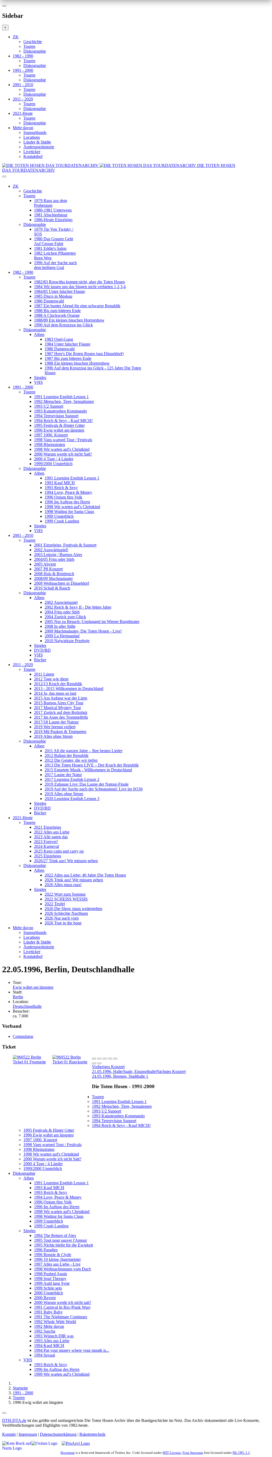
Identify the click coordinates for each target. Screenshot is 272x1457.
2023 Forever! (46, 841)
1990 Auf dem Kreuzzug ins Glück (63, 325)
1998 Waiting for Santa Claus (69, 511)
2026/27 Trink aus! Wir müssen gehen (66, 860)
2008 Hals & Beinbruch (54, 573)
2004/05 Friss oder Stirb (54, 559)
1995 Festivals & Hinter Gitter (59, 425)
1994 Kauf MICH (49, 1345)
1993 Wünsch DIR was (54, 1336)
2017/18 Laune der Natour (56, 722)
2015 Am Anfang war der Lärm (60, 698)
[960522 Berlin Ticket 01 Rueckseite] (72, 1062)
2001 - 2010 (23, 84)
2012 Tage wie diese (51, 679)
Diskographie (34, 51)
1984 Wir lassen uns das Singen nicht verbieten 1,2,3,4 (80, 286)
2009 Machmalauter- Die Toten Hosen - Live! (83, 631)
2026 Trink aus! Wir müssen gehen (74, 880)
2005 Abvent (45, 564)
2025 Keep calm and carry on (59, 851)
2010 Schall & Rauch (52, 588)
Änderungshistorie (38, 147)
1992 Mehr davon (49, 1326)
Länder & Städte (37, 142)
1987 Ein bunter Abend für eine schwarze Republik (77, 306)
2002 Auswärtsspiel (61, 602)
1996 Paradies (46, 1250)
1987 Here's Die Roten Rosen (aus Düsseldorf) (84, 353)
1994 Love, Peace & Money (68, 492)
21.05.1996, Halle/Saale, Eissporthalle (124, 1069)
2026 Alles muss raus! (63, 884)
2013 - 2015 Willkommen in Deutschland (68, 688)
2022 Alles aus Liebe (51, 832)
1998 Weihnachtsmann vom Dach (62, 1269)
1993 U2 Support (48, 406)
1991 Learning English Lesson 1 (61, 396)
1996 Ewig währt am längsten (59, 430)
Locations (31, 137)
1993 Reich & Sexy (61, 487)
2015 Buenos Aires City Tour (58, 703)
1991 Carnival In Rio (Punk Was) (62, 1307)
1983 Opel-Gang (59, 339)
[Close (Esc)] (94, 1058)
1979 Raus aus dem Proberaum (50, 203)
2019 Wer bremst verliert (54, 727)
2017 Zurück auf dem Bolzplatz (60, 712)
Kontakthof (32, 156)
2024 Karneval (46, 846)
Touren (29, 46)
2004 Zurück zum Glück (65, 616)
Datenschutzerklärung (58, 1434)
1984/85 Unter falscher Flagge (59, 291)
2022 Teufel (55, 904)
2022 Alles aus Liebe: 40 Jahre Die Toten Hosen (85, 875)
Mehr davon (23, 127)
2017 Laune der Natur (63, 774)
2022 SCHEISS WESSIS (66, 899)
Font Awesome (192, 1453)
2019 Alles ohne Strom (53, 736)
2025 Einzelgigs (47, 856)
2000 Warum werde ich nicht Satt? (63, 454)
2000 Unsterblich (48, 1293)
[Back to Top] (4, 1413)
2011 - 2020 (23, 99)
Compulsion (23, 1036)
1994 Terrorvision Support (56, 416)
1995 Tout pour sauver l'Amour (60, 1240)
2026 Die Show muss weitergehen (73, 908)
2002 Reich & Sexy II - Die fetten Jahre (78, 607)
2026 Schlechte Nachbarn (66, 913)
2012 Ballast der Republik (66, 755)
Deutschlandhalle (27, 1006)
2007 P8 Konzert (48, 569)
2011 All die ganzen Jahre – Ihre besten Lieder (83, 750)
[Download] (105, 1058)
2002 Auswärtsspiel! (51, 550)
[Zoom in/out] (115, 1058)
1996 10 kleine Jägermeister (57, 1259)
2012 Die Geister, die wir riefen (71, 760)
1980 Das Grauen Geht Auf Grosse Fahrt (53, 241)
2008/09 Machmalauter (53, 578)
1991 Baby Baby (48, 1312)
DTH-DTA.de (14, 1420)
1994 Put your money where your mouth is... (71, 1350)
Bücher (40, 660)
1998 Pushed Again (50, 1273)
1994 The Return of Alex (55, 1235)
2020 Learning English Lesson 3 (72, 798)
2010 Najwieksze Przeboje (67, 640)
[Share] (99, 1058)
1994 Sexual (44, 1355)
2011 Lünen (44, 674)
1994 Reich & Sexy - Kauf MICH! (63, 420)
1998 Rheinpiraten (49, 444)
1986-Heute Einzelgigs (53, 219)
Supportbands (34, 132)
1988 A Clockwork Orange (57, 315)
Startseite (20, 1388)
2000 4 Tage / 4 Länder (53, 459)
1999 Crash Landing (62, 521)
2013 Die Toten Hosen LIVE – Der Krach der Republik (92, 765)
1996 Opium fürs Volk (63, 497)
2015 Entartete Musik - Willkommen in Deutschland (88, 770)
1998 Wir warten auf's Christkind (62, 449)
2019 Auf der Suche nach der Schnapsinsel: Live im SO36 (94, 789)
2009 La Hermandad (62, 636)
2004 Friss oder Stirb (62, 612)
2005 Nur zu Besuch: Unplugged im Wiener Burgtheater (92, 621)
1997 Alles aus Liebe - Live (57, 1264)
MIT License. (172, 1453)
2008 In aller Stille (60, 626)
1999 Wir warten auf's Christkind (62, 1374)
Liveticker (31, 151)
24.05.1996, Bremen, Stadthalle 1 (139, 1074)
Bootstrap (68, 1453)
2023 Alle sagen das (51, 837)
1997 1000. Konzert (51, 435)
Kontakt (9, 1434)
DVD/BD (42, 650)
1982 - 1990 (23, 56)
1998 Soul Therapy (50, 1278)
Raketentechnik (92, 1434)
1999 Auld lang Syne (52, 1283)
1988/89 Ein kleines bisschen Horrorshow (69, 320)
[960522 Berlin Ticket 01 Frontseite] (32, 1062)
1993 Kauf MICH (60, 483)
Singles (40, 377)
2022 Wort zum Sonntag (65, 894)
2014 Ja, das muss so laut (55, 693)
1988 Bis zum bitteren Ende (57, 310)
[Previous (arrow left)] (94, 1063)
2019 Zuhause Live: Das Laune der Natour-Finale (87, 784)
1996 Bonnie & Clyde (52, 1254)
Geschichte (32, 41)
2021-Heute (23, 113)
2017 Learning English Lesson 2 (72, 779)
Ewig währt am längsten (33, 987)
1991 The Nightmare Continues (60, 1317)
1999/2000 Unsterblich (53, 463)
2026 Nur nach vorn (62, 918)
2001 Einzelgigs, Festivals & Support (65, 545)
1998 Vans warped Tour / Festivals (63, 439)
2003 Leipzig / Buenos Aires (58, 554)
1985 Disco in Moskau (53, 296)
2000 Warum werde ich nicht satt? (62, 1302)
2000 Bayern (45, 1297)
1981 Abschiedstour (50, 215)
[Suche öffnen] (136, 179)
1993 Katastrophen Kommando (60, 411)
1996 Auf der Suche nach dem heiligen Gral (55, 265)
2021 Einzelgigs (47, 827)
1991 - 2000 (23, 70)
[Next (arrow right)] (99, 1063)
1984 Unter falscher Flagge (67, 344)
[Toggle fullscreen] (110, 1058)
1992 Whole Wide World (55, 1321)
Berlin (18, 997)
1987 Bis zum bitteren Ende (68, 358)
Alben (39, 334)
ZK (16, 37)
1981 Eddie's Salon (50, 248)
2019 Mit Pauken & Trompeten (60, 731)
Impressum (28, 1434)
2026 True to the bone (63, 923)
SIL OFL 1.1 (241, 1453)
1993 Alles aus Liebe (51, 1340)
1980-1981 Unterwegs (53, 210)
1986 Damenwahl (49, 301)
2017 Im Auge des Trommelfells (61, 717)
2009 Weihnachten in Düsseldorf (61, 583)
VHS (38, 382)
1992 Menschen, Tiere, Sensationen (64, 401)
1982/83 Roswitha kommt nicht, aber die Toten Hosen (79, 282)
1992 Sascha (44, 1331)
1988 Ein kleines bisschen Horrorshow (77, 363)
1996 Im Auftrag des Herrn (67, 502)
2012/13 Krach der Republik (58, 683)
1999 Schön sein (48, 1288)
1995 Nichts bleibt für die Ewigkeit (63, 1245)
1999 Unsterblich (59, 516)
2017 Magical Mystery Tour (57, 707)
